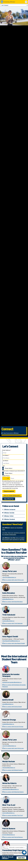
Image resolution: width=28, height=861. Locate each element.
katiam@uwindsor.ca (7, 599)
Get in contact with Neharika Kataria (14, 792)
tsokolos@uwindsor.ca (8, 621)
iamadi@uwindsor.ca (7, 704)
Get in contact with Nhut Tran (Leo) (13, 815)
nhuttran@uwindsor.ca (8, 813)
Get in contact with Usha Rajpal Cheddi (14, 643)
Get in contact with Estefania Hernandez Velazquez (14, 685)
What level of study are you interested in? (13, 470)
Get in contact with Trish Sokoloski (13, 623)
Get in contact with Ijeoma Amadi (13, 706)
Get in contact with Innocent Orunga (13, 726)
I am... (4, 465)
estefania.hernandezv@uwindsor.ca (12, 682)
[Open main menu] (26, 2)
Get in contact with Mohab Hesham (13, 770)
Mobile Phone (6, 475)
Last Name (5, 460)
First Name (5, 455)
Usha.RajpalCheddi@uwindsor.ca (11, 641)
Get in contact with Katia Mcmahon (13, 601)
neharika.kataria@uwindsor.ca (10, 789)
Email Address (6, 450)
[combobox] (6, 478)
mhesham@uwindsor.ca (8, 767)
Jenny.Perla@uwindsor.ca (9, 577)
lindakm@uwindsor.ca (8, 724)
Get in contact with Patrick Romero (13, 837)
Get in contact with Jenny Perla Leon (14, 580)
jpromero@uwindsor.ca (8, 834)
